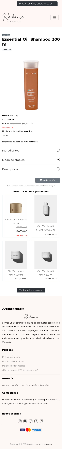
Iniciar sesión (49, 180)
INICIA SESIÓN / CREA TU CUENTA (37, 3)
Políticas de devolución (13, 361)
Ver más (6, 342)
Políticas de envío (11, 357)
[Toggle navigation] (54, 17)
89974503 (55, 399)
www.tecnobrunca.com (40, 444)
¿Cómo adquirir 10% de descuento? (20, 370)
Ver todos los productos (31, 290)
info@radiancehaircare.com (34, 403)
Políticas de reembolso (13, 365)
